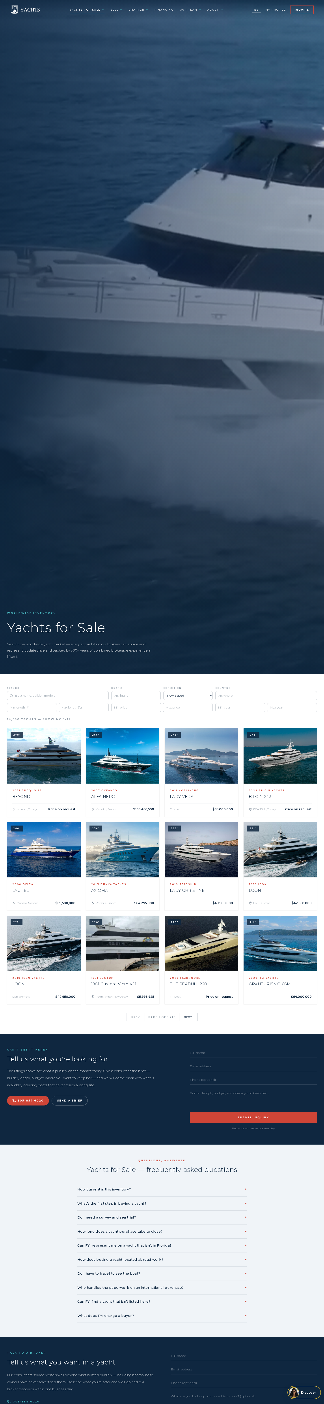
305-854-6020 (31, 1100)
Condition (172, 688)
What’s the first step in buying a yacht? (162, 1203)
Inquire (302, 9)
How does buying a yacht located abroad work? (162, 1259)
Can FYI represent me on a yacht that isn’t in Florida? (162, 1245)
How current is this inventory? (162, 1189)
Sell (115, 9)
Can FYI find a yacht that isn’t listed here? (162, 1301)
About (213, 9)
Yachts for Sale (85, 9)
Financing (164, 9)
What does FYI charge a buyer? (162, 1315)
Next (188, 1017)
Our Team (188, 9)
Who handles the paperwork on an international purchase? (162, 1287)
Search (13, 688)
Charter (136, 9)
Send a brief (69, 1100)
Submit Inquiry (253, 1117)
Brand (116, 688)
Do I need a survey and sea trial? (162, 1217)
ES (256, 9)
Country (223, 688)
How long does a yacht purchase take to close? (162, 1231)
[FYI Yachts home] (25, 10)
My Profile (276, 9)
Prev (135, 1017)
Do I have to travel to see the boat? (162, 1273)
